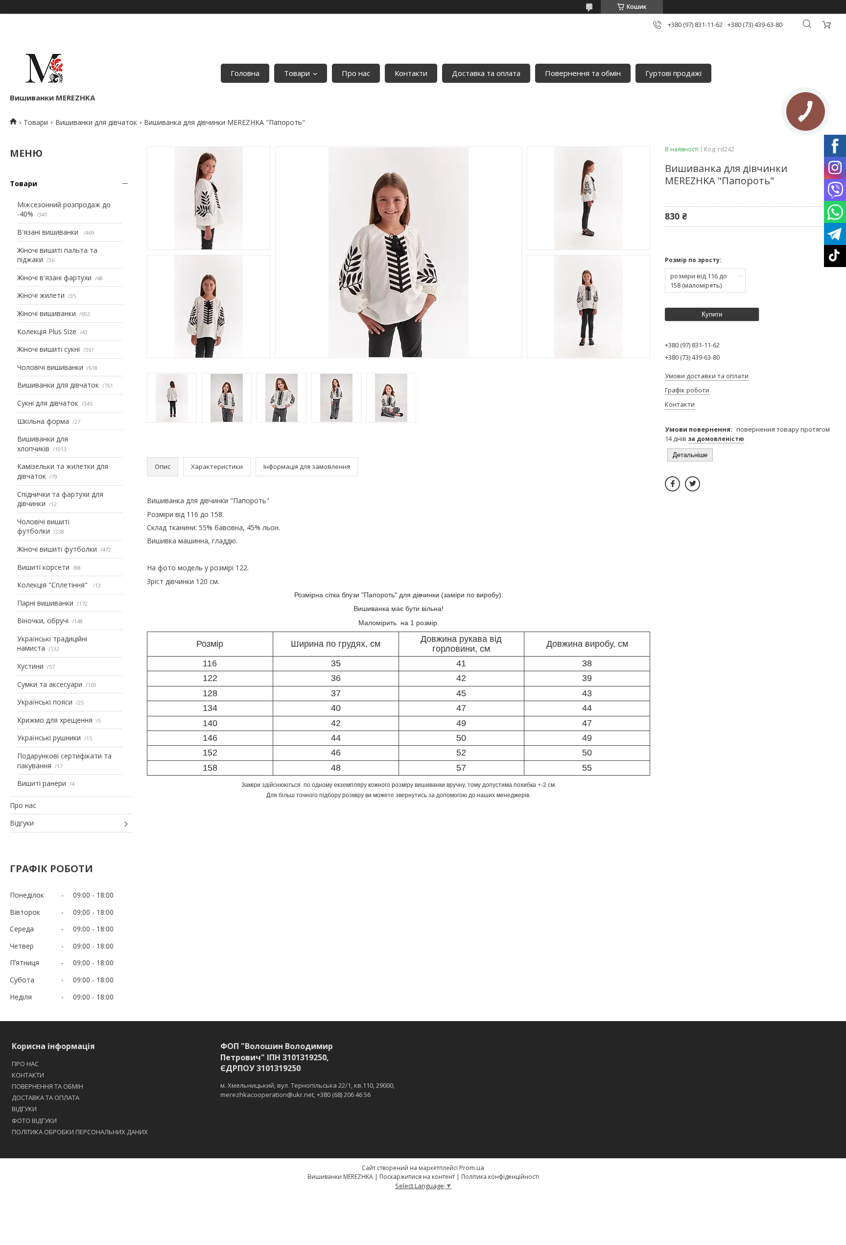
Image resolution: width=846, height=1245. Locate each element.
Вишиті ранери (41, 783)
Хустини (30, 666)
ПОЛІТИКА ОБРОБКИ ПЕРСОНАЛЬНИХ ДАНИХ (80, 1131)
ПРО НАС (25, 1063)
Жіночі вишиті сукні (48, 349)
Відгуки (22, 823)
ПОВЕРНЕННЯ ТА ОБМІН (47, 1086)
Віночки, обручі (43, 620)
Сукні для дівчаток (47, 403)
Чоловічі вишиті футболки (43, 526)
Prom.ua (471, 1167)
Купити (712, 314)
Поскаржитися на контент (417, 1176)
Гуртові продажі (673, 73)
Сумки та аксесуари (49, 684)
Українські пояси (44, 702)
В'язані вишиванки (48, 232)
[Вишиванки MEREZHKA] (44, 68)
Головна (245, 73)
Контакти (411, 73)
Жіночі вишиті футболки (57, 549)
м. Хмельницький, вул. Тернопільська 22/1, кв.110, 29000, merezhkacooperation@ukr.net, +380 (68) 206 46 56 (307, 1090)
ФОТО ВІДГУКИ (34, 1120)
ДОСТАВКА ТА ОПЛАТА (45, 1097)
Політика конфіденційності (500, 1176)
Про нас (356, 73)
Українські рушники (49, 737)
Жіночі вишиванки (46, 313)
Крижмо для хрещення (55, 720)
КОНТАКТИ (28, 1075)
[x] (692, 483)
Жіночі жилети (41, 295)
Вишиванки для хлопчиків (42, 443)
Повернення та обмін (583, 73)
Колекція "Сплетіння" (53, 584)
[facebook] (672, 483)
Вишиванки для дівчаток (96, 122)
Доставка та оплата (486, 73)
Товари (297, 73)
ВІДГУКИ (24, 1108)
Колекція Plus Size (46, 331)
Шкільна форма (43, 421)
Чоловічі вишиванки (50, 367)
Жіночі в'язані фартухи (54, 277)
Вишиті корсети (43, 567)
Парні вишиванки (45, 603)
